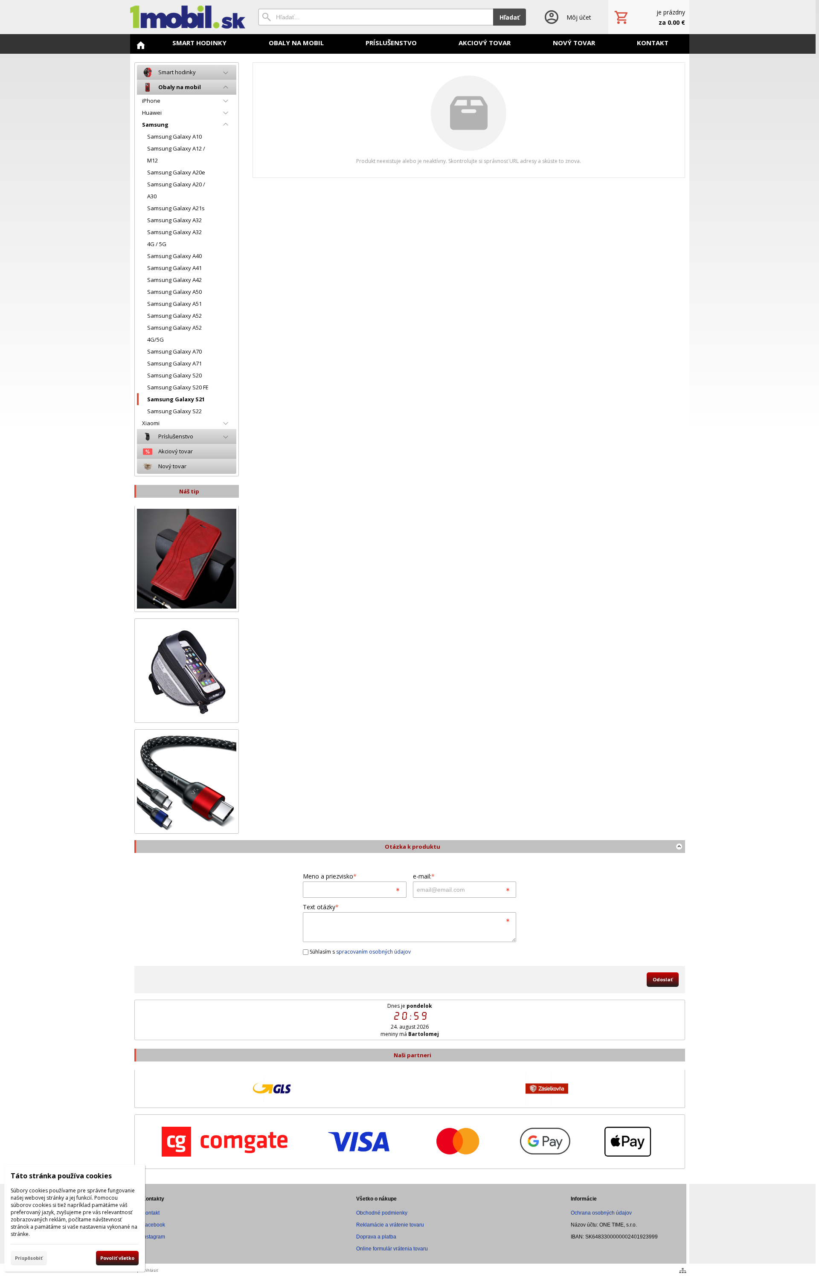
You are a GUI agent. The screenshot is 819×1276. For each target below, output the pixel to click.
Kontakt (151, 1213)
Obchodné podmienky (381, 1213)
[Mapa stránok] (682, 1270)
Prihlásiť (150, 1270)
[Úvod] (187, 17)
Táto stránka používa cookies (61, 1175)
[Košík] (648, 17)
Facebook (153, 1225)
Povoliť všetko (117, 1258)
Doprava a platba (376, 1237)
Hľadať (510, 17)
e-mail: (424, 876)
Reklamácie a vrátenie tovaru (390, 1225)
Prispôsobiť (29, 1258)
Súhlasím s (359, 951)
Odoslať (663, 979)
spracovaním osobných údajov (373, 951)
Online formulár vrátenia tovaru (392, 1249)
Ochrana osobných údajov (601, 1213)
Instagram (153, 1237)
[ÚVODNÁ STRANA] (140, 45)
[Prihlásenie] (567, 17)
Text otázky (321, 907)
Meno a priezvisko (330, 876)
